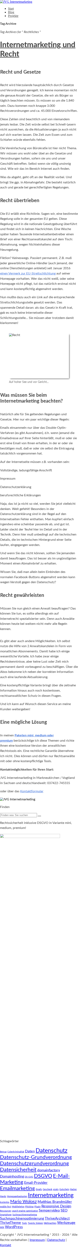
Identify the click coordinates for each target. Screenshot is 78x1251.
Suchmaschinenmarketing (24, 1215)
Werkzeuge (66, 1222)
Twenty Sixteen (35, 1223)
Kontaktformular (31, 791)
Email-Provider (36, 1182)
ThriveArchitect (57, 1218)
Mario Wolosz (23, 1201)
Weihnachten (50, 1223)
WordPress (14, 1227)
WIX (2, 1227)
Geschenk (47, 1189)
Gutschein (64, 1189)
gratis (56, 1189)
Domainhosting (12, 1176)
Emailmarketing (17, 1188)
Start (11, 8)
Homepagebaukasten (17, 1196)
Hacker (73, 1189)
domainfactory (48, 1170)
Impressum (37, 1240)
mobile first (5, 1207)
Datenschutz (51, 1151)
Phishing (29, 1207)
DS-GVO (29, 1177)
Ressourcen (5, 1211)
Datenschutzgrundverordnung (34, 1163)
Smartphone (6, 1215)
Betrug (3, 1152)
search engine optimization (25, 1211)
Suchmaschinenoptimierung (22, 1218)
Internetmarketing (51, 1195)
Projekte (13, 15)
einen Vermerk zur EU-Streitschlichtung (28, 273)
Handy (3, 1196)
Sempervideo (49, 1210)
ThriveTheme (10, 1222)
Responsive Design (56, 1206)
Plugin (37, 1207)
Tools (24, 1223)
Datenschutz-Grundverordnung (36, 1157)
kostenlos (4, 1202)
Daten (30, 1151)
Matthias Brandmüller (55, 1202)
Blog (11, 12)
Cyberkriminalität (15, 1152)
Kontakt (5, 1245)
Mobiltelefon (18, 1207)
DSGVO (43, 1176)
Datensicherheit (18, 1169)
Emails (39, 1189)
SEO (64, 1210)
